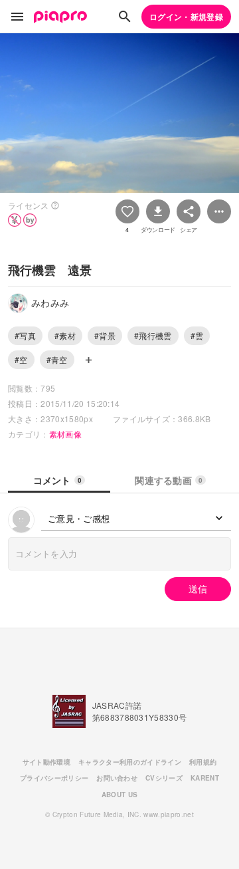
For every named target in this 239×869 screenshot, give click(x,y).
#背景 (105, 335)
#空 (21, 359)
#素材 (65, 335)
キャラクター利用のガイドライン (129, 762)
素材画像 (65, 433)
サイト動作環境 (46, 762)
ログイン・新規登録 (186, 17)
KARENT (205, 778)
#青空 (57, 359)
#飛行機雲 (153, 335)
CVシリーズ (164, 778)
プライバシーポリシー (54, 778)
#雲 (197, 335)
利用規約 (202, 762)
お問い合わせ (116, 778)
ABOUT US (120, 794)
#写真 (25, 335)
